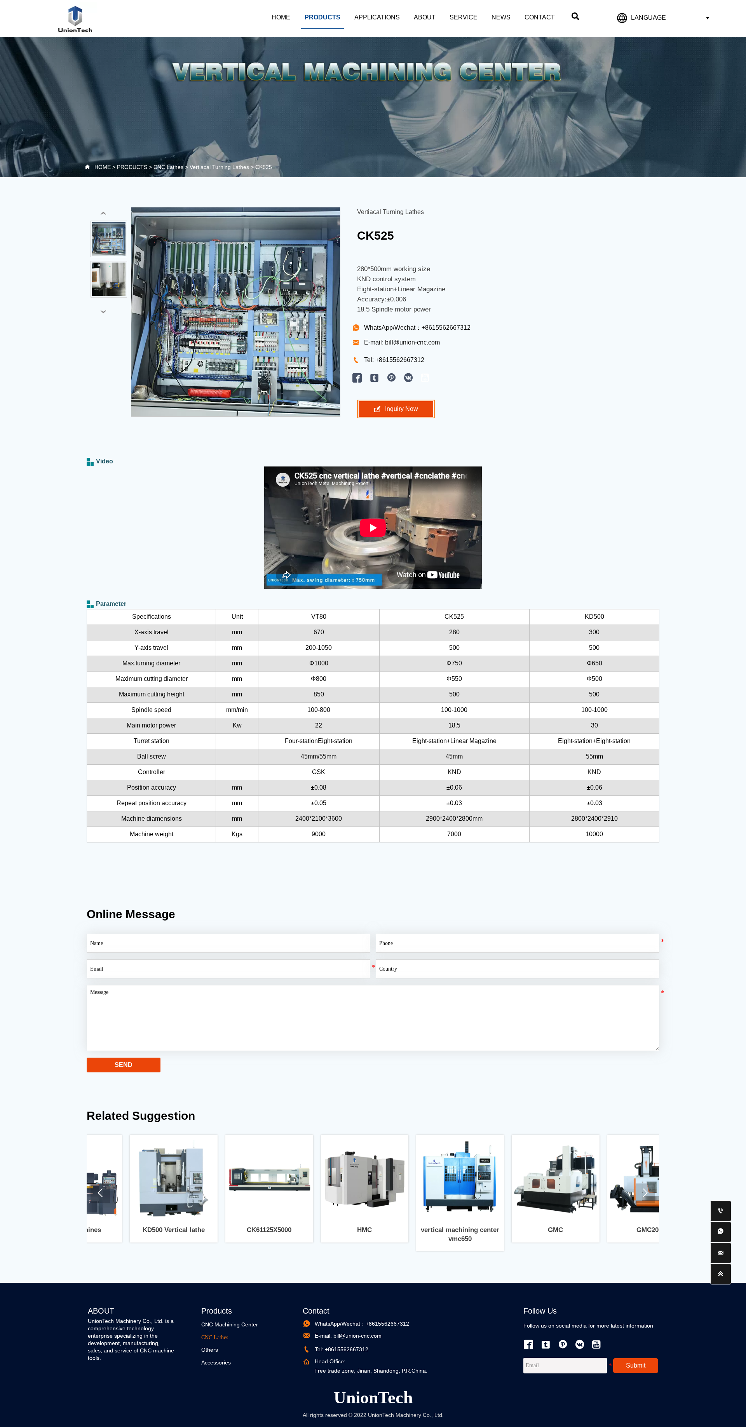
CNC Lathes (168, 167)
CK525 (263, 167)
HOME (102, 167)
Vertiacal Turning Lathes (219, 167)
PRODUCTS (132, 167)
